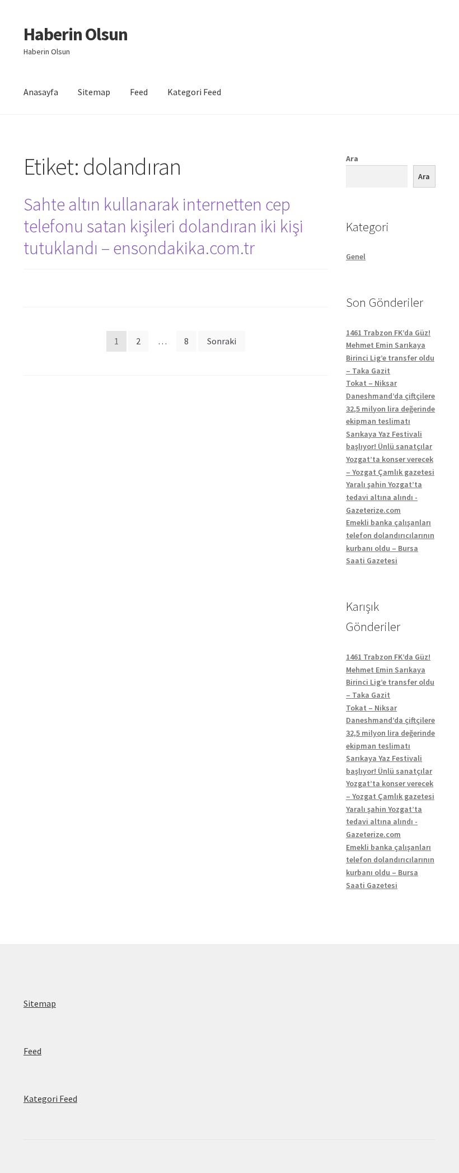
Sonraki (221, 341)
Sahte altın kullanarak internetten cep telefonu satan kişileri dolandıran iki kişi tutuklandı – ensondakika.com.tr (163, 226)
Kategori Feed (194, 91)
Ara (352, 158)
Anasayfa (41, 91)
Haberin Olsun (76, 34)
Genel (356, 256)
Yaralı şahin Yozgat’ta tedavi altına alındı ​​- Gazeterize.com (384, 497)
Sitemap (94, 91)
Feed (139, 91)
